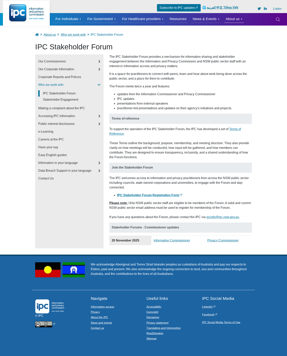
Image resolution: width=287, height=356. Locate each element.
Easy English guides (52, 155)
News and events (101, 322)
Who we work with (73, 34)
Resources (178, 19)
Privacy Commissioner (223, 240)
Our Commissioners (52, 61)
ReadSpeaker (154, 333)
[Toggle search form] (278, 19)
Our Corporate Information (56, 69)
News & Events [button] (205, 19)
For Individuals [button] (66, 19)
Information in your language (58, 162)
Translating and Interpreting (163, 327)
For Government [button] (100, 19)
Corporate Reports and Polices (59, 77)
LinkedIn (207, 306)
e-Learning (45, 131)
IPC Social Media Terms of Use (221, 322)
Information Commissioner (172, 240)
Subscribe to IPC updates (177, 7)
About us (50, 34)
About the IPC (99, 317)
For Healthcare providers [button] (141, 19)
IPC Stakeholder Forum (59, 93)
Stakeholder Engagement (60, 99)
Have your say (48, 147)
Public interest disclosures (56, 123)
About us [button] (233, 19)
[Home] (26, 13)
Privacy (95, 311)
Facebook (208, 314)
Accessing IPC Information (56, 116)
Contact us (97, 327)
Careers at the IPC (51, 139)
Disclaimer (152, 317)
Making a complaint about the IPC (61, 108)
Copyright (152, 311)
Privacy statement (157, 322)
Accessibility (153, 306)
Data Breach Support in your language (64, 170)
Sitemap (151, 338)
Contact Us (46, 178)
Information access (102, 306)
